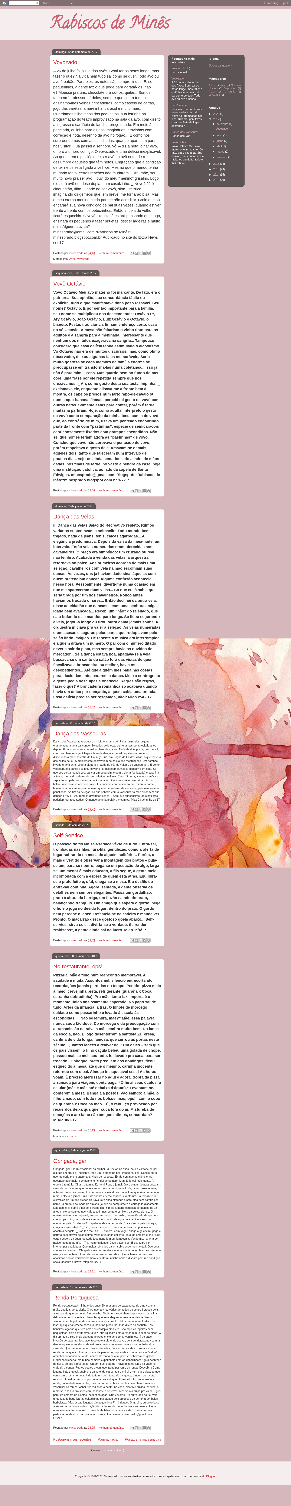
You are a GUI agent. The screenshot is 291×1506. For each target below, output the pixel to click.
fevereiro (222, 157)
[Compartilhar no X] (140, 253)
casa (223, 85)
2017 (216, 119)
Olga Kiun (230, 88)
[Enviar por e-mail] (132, 253)
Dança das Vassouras (79, 733)
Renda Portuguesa (75, 1297)
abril (220, 146)
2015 (216, 169)
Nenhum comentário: (111, 253)
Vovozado (65, 62)
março (221, 151)
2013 (216, 180)
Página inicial (108, 1439)
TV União (229, 91)
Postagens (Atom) (113, 1450)
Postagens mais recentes (72, 1439)
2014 (216, 174)
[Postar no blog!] (136, 253)
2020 (216, 114)
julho (220, 135)
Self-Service (68, 835)
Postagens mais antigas (143, 1439)
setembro (223, 124)
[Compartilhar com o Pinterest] (148, 253)
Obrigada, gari (70, 1161)
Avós (72, 258)
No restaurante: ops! (77, 966)
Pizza (72, 1136)
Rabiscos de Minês (110, 24)
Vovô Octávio (69, 283)
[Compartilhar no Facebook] (144, 253)
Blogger (210, 1476)
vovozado (83, 258)
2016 (216, 163)
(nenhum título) (180, 68)
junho (220, 141)
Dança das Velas (73, 516)
